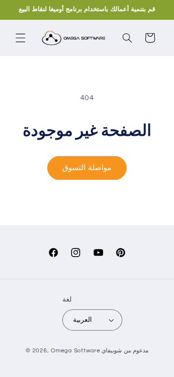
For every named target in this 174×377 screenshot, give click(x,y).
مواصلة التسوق (86, 168)
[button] (20, 38)
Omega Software (75, 350)
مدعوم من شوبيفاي (125, 350)
